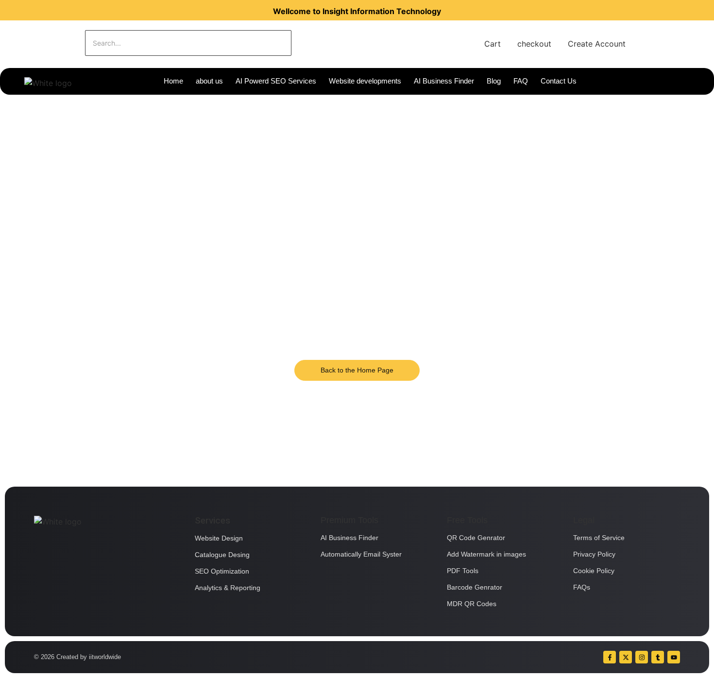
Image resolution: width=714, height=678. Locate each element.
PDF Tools (462, 571)
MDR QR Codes (471, 604)
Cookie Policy (593, 571)
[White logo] (48, 83)
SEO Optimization (222, 571)
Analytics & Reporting (227, 588)
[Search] (321, 43)
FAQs (581, 587)
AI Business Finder (444, 81)
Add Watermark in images (486, 554)
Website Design (219, 538)
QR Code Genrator (476, 538)
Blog (494, 81)
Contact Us (559, 81)
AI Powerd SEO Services (276, 81)
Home (173, 81)
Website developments (365, 81)
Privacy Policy (594, 554)
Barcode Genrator (474, 587)
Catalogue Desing (222, 555)
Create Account (597, 44)
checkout (534, 44)
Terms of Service (599, 538)
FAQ (520, 81)
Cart (492, 44)
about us (209, 81)
